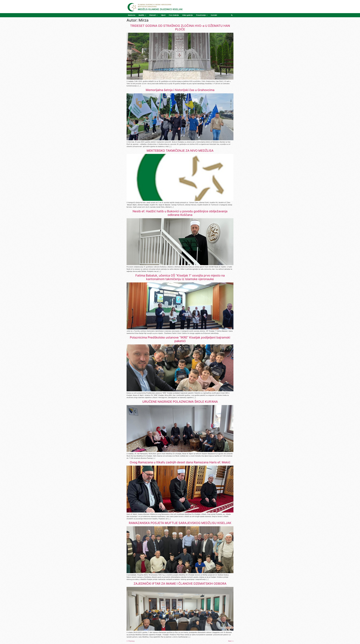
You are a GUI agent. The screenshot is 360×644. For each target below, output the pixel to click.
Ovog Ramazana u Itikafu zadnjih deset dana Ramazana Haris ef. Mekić (180, 462)
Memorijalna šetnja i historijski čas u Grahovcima (180, 90)
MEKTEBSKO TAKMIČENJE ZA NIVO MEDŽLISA (180, 150)
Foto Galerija (174, 15)
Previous (131, 641)
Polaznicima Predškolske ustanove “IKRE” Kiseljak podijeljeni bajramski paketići (180, 339)
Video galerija (187, 15)
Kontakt (214, 15)
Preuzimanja (201, 15)
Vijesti (163, 15)
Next (230, 641)
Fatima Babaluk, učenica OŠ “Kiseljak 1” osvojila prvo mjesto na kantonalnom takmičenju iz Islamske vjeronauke (180, 277)
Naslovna (131, 15)
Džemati (152, 15)
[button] (142, 15)
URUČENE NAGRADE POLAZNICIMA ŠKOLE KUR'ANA (180, 401)
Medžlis (141, 15)
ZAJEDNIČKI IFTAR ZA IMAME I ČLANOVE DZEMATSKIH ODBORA (180, 583)
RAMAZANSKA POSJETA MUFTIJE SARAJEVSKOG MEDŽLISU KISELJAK (180, 523)
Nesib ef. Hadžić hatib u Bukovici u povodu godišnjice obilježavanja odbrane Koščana (180, 213)
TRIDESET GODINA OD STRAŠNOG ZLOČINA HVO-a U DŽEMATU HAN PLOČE (180, 27)
